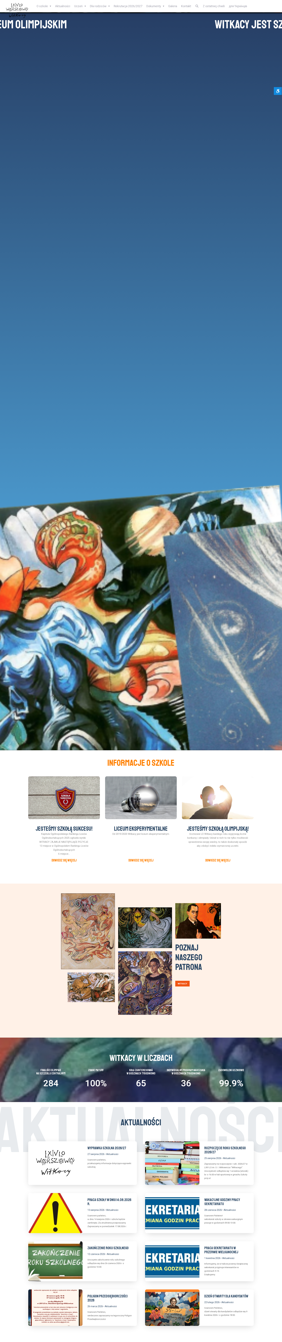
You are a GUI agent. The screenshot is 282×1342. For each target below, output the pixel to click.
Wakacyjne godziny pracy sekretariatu (222, 1201)
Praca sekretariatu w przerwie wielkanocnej (221, 1250)
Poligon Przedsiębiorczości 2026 (107, 1298)
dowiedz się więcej (64, 860)
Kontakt (186, 6)
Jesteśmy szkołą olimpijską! (218, 828)
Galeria (172, 6)
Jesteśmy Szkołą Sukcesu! (64, 828)
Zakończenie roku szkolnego (108, 1248)
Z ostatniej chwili (214, 6)
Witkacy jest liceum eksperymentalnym (141, 24)
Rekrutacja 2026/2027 (128, 6)
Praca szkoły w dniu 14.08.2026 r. (109, 1201)
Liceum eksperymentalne (141, 828)
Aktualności (62, 6)
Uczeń (78, 6)
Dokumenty (153, 6)
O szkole (42, 6)
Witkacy (182, 983)
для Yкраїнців (238, 6)
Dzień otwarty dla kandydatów (226, 1296)
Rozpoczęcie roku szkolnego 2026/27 (225, 1150)
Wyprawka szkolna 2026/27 (106, 1148)
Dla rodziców (98, 6)
